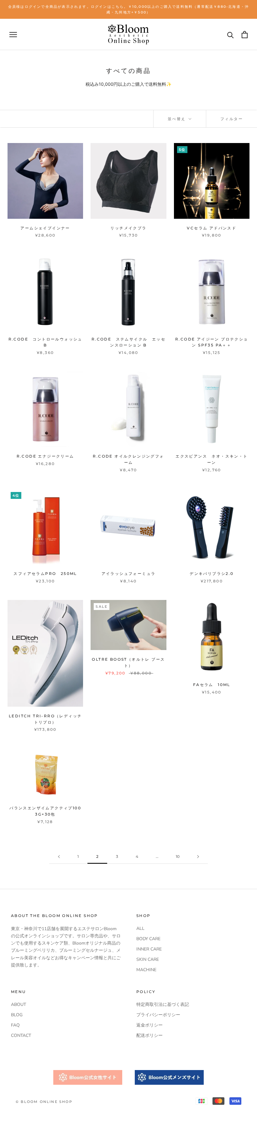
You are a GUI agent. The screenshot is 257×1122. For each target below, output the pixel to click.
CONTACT (21, 1035)
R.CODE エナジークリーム (45, 456)
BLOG (17, 1015)
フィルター (231, 118)
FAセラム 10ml (211, 684)
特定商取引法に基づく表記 (162, 1004)
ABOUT (18, 1004)
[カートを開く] (245, 34)
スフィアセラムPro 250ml (45, 573)
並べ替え (177, 118)
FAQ (15, 1025)
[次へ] (198, 857)
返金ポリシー (149, 1025)
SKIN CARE (147, 959)
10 (178, 856)
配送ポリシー (149, 1035)
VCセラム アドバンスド (211, 228)
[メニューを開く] (13, 34)
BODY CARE (148, 939)
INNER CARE (149, 949)
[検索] (230, 34)
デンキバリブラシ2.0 (211, 573)
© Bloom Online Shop (44, 1101)
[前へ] (59, 857)
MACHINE (146, 970)
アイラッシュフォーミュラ (129, 573)
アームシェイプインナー (45, 228)
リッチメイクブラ (128, 228)
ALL (140, 928)
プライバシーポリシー (158, 1015)
